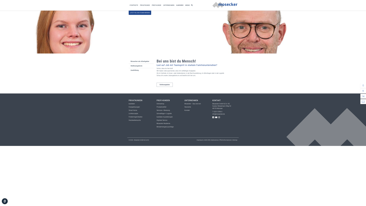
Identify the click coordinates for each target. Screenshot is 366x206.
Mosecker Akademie (163, 123)
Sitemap (234, 140)
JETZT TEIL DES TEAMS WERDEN (140, 13)
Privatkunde (145, 5)
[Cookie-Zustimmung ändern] (5, 201)
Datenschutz (215, 140)
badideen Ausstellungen (165, 117)
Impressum (200, 140)
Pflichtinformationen (225, 140)
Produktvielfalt (161, 107)
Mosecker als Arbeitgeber (140, 61)
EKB (209, 140)
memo (187, 5)
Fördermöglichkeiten (135, 117)
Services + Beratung (163, 110)
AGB (205, 140)
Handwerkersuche (135, 120)
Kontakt (187, 110)
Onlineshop (160, 104)
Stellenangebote (165, 85)
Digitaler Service (162, 120)
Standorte (187, 107)
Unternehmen (168, 5)
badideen (132, 104)
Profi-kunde (156, 5)
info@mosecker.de (218, 114)
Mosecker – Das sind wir (192, 104)
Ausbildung (135, 70)
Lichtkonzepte (133, 113)
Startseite (134, 5)
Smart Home (133, 110)
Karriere (179, 5)
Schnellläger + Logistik (164, 113)
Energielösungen (134, 107)
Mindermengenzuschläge (165, 127)
